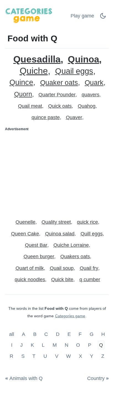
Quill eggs (92, 234)
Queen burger (39, 256)
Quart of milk (29, 268)
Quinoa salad (59, 234)
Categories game (70, 316)
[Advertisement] (57, 173)
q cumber (89, 279)
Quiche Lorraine (71, 245)
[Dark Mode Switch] (103, 17)
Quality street (56, 222)
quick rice (87, 222)
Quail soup (62, 268)
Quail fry (89, 268)
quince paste (46, 117)
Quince (21, 82)
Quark (94, 82)
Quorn (23, 94)
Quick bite (62, 279)
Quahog (86, 106)
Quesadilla (37, 59)
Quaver (74, 117)
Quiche (34, 71)
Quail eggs (74, 71)
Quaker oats (59, 82)
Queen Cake (25, 234)
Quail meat (30, 106)
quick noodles (30, 279)
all (12, 334)
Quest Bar (36, 245)
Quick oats (60, 106)
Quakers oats (75, 256)
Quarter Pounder (57, 94)
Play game (82, 16)
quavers (90, 94)
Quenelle (25, 222)
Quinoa (83, 59)
